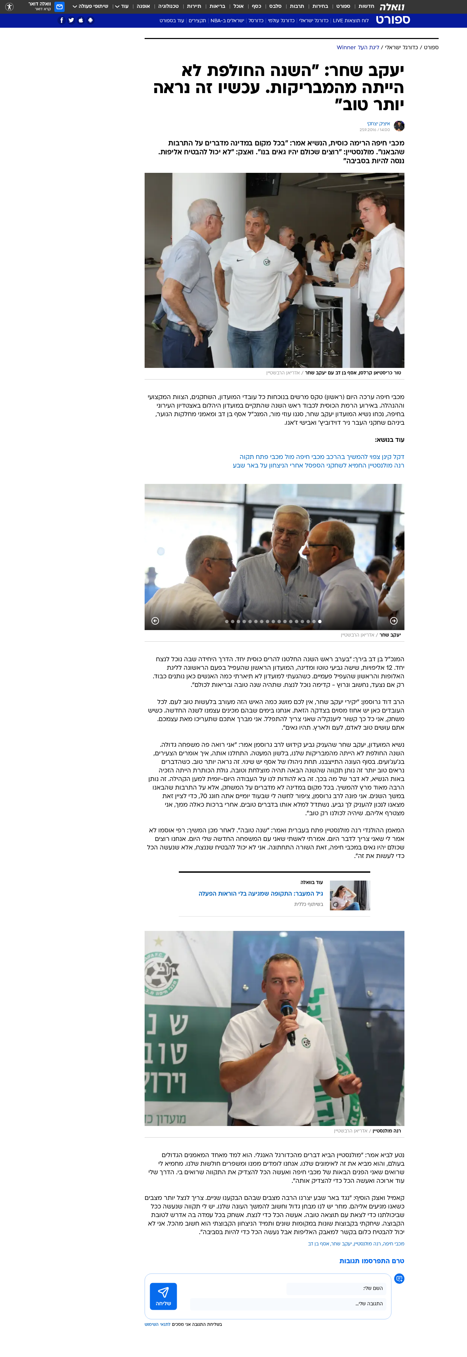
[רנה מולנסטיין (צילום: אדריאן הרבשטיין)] (274, 1034)
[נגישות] (9, 7)
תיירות (194, 6)
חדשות (366, 6)
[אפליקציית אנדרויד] (90, 20)
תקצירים (197, 21)
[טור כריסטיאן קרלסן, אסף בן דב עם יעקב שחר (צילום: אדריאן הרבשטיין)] (274, 276)
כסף (256, 6)
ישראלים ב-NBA (227, 21)
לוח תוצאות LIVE (351, 21)
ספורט (343, 6)
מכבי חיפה (393, 1244)
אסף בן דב (318, 1244)
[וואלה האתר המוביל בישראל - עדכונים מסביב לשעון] (392, 6)
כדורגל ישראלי (314, 21)
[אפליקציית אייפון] (81, 20)
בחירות (320, 6)
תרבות (297, 6)
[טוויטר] (71, 20)
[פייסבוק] (61, 20)
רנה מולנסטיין (367, 1244)
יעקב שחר (341, 1244)
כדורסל (256, 21)
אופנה (143, 6)
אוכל (239, 6)
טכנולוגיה (168, 6)
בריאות (217, 6)
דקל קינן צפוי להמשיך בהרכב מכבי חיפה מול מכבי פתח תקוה (322, 457)
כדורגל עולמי (281, 21)
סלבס (275, 6)
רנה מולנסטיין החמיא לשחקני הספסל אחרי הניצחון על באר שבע (318, 466)
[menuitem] (362, 7)
